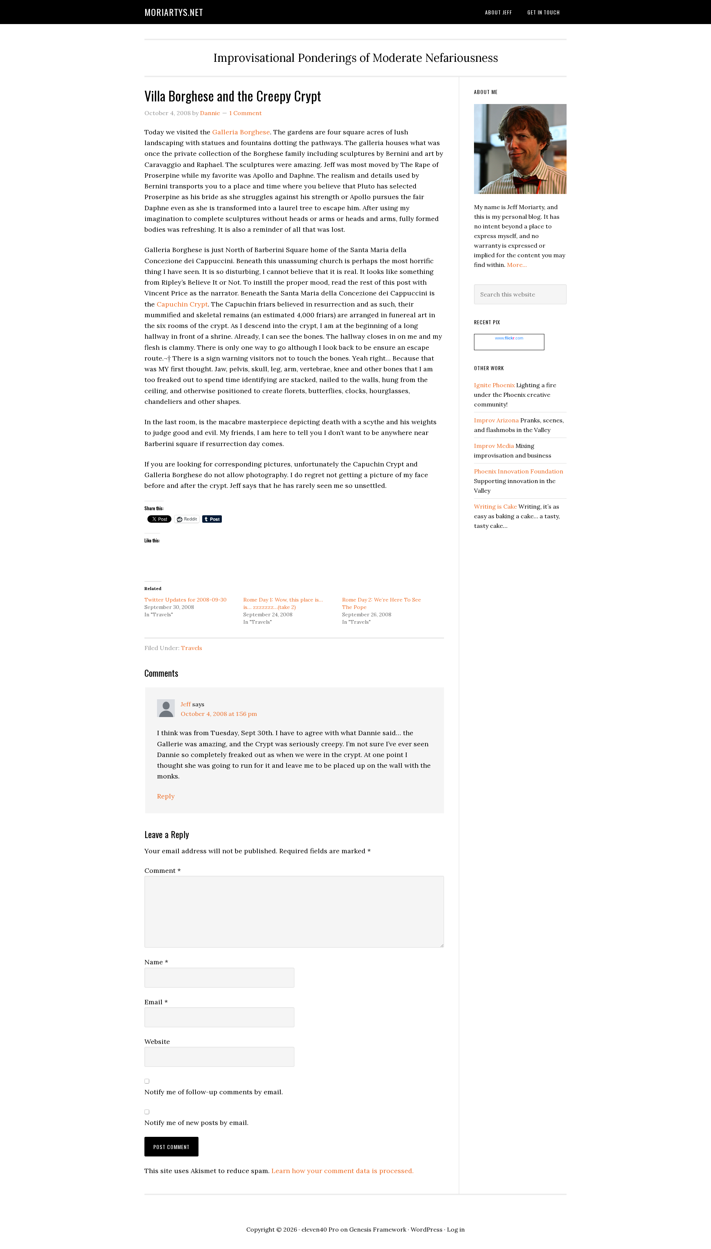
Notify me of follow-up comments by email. (213, 1092)
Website (157, 1041)
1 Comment (245, 113)
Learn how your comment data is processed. (342, 1170)
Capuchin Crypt (182, 304)
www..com (509, 338)
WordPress (427, 1229)
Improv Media (494, 445)
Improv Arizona (496, 420)
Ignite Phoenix (494, 385)
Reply (166, 796)
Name (156, 962)
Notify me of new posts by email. (196, 1122)
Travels (191, 648)
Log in (456, 1229)
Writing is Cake (495, 506)
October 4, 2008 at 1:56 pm (219, 713)
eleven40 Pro (320, 1229)
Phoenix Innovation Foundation (518, 471)
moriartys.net (173, 12)
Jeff (186, 704)
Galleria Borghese (241, 132)
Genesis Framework (377, 1229)
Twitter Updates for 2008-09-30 (185, 599)
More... (517, 264)
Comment (162, 870)
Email (156, 1002)
